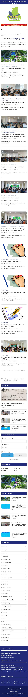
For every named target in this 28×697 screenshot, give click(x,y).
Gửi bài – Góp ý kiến (11, 1)
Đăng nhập (23, 1)
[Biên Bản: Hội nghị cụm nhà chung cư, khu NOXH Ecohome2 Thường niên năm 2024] (5, 506)
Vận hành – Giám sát (14, 691)
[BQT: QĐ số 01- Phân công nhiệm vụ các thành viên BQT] (14, 395)
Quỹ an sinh (14, 581)
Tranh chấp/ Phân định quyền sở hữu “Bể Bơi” (18, 498)
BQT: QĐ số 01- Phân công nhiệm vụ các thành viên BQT (12, 404)
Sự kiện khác (14, 593)
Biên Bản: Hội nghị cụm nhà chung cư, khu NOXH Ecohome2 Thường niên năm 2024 (18, 507)
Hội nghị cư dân (18, 34)
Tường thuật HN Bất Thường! (10, 198)
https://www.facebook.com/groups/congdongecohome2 (14, 683)
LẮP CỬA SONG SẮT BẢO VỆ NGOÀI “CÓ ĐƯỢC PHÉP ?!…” (18, 420)
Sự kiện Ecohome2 (14, 587)
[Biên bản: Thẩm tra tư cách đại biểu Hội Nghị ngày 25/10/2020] (14, 313)
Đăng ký (18, 1)
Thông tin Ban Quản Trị (14, 599)
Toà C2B (14, 621)
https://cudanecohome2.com (7, 657)
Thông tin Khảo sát (14, 609)
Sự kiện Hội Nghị (21, 64)
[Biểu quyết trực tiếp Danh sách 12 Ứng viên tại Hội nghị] (14, 346)
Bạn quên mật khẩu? (14, 459)
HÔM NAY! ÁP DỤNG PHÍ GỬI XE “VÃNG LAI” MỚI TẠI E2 (18, 412)
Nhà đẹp (14, 575)
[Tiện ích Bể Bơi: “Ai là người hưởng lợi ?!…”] (5, 428)
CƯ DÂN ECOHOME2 (7, 72)
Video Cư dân (14, 637)
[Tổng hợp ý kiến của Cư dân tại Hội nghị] (14, 90)
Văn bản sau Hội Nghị (14, 259)
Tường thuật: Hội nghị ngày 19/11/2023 (12, 167)
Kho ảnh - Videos (12, 64)
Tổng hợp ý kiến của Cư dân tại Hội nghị (12, 102)
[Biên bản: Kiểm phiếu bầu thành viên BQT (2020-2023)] (14, 281)
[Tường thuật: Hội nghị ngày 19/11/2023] (14, 156)
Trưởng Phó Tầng (14, 624)
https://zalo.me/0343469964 (8, 665)
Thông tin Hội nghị (14, 606)
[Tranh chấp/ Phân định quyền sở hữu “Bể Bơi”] (14, 56)
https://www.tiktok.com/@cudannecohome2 (11, 669)
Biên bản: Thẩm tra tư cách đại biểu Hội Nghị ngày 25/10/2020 (12, 325)
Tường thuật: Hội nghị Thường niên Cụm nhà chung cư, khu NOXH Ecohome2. (13, 229)
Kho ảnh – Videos (14, 571)
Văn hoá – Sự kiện (14, 634)
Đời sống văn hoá (14, 562)
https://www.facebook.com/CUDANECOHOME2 (12, 667)
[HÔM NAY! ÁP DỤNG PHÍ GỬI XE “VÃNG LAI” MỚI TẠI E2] (5, 413)
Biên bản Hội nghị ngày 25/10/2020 (11, 261)
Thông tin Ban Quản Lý (14, 596)
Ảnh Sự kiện (3, 98)
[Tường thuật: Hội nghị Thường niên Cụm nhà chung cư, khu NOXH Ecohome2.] (14, 218)
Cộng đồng (14, 556)
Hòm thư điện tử (8, 438)
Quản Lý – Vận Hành (14, 578)
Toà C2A (14, 618)
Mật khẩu (6, 444)
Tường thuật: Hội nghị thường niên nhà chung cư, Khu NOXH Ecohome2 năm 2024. (13, 135)
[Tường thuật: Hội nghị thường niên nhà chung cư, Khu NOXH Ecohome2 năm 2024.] (14, 122)
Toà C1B (14, 615)
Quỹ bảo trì (14, 584)
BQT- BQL (14, 553)
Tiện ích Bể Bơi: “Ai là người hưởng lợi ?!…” (18, 427)
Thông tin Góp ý (14, 603)
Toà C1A (14, 612)
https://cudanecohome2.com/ (7, 34)
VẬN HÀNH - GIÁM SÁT (5, 66)
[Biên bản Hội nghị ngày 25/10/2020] (14, 250)
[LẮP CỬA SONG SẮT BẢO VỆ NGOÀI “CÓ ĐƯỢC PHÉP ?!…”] (5, 421)
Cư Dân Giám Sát (4, 226)
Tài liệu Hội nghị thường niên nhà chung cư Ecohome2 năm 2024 (19, 534)
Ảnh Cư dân (14, 546)
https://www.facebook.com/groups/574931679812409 (14, 681)
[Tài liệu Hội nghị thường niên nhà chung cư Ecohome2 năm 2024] (5, 534)
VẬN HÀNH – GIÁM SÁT (14, 631)
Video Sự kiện (14, 66)
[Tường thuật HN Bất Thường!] (14, 187)
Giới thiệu (4, 1)
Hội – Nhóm (14, 565)
